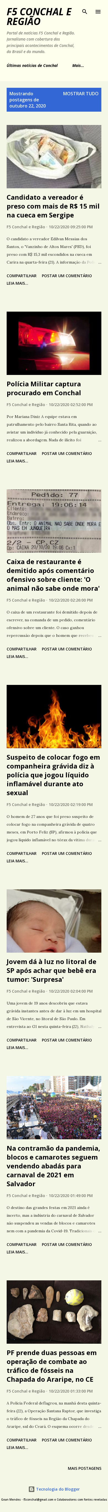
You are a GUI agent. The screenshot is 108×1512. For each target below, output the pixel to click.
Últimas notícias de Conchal (32, 65)
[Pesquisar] (84, 10)
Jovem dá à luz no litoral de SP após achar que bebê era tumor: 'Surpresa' (51, 970)
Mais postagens (84, 1468)
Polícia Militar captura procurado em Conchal (44, 388)
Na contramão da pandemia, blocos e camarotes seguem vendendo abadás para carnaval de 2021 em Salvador (53, 1165)
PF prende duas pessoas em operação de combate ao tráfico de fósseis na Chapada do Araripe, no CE (52, 1366)
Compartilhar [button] (22, 275)
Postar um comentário (67, 275)
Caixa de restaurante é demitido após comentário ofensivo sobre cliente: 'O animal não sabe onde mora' (53, 575)
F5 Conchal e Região (39, 16)
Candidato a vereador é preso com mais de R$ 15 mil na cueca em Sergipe (53, 205)
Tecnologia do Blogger (57, 1489)
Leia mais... (17, 283)
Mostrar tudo (81, 94)
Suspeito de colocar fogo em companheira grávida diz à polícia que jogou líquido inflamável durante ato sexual (53, 774)
